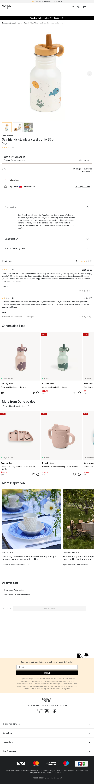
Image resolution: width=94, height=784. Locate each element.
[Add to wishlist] (33, 392)
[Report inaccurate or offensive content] (90, 291)
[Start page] (6, 7)
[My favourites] (79, 7)
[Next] (89, 73)
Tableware (6, 23)
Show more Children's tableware (17, 595)
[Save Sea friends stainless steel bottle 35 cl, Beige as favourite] (89, 608)
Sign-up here (84, 160)
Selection (7, 733)
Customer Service (11, 724)
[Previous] (4, 73)
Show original (29, 317)
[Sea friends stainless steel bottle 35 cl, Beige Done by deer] (47, 73)
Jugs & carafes (16, 23)
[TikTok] (54, 711)
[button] (8, 148)
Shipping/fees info (82, 187)
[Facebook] (39, 711)
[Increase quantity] (10, 608)
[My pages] (73, 7)
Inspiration (8, 742)
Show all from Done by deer (14, 406)
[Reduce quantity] (3, 608)
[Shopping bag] (85, 7)
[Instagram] (47, 711)
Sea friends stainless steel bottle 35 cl (49, 23)
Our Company (9, 751)
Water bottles (29, 23)
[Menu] (91, 7)
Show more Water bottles (14, 590)
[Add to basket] (37, 392)
